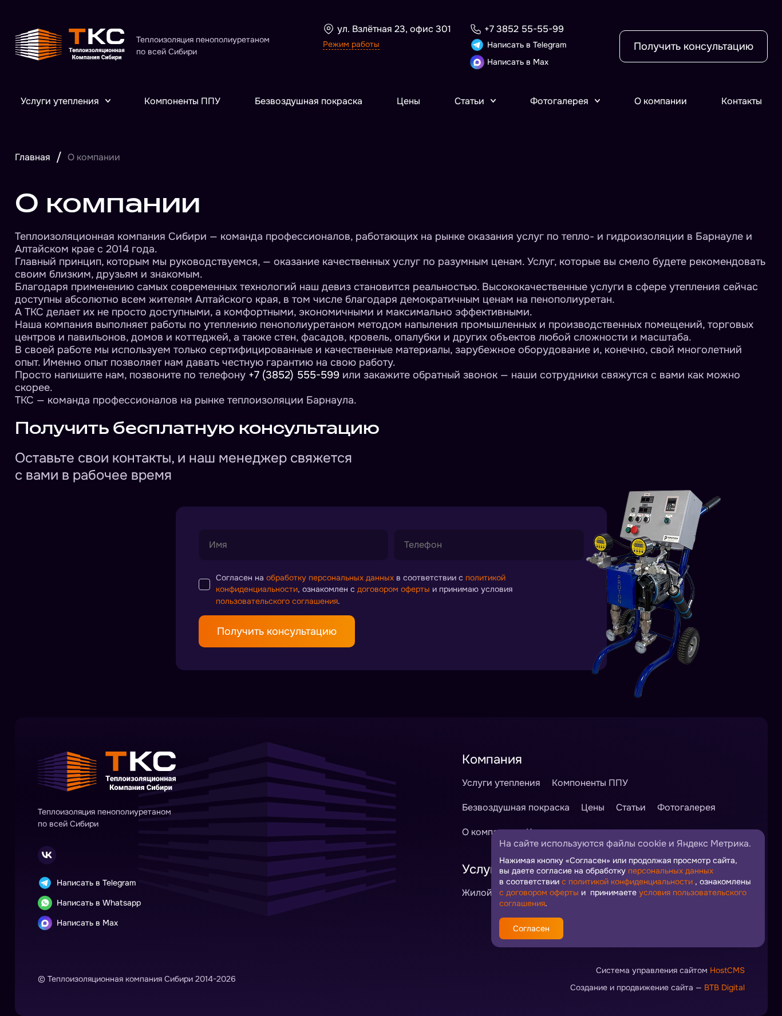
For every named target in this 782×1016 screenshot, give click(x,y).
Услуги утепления (60, 101)
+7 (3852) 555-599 (293, 375)
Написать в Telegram (526, 44)
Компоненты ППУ (182, 101)
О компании (660, 101)
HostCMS (727, 970)
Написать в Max (517, 62)
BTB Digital (724, 987)
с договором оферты (539, 892)
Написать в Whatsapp (99, 903)
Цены (408, 101)
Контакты (741, 101)
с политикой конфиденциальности (627, 881)
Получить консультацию (693, 46)
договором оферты (393, 589)
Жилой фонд (490, 893)
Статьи (469, 101)
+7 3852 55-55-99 (524, 29)
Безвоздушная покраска (308, 101)
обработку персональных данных (330, 577)
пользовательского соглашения (277, 601)
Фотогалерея (559, 101)
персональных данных (670, 870)
